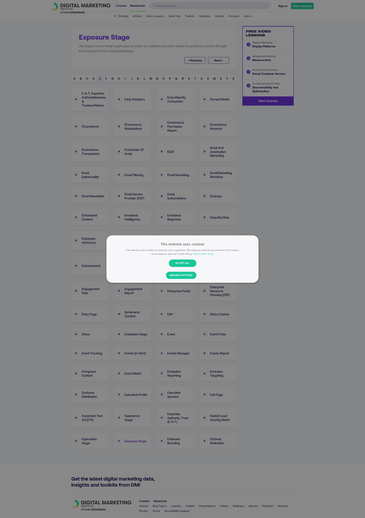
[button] (182, 275)
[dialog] (182, 259)
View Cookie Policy (203, 253)
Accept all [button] (182, 263)
